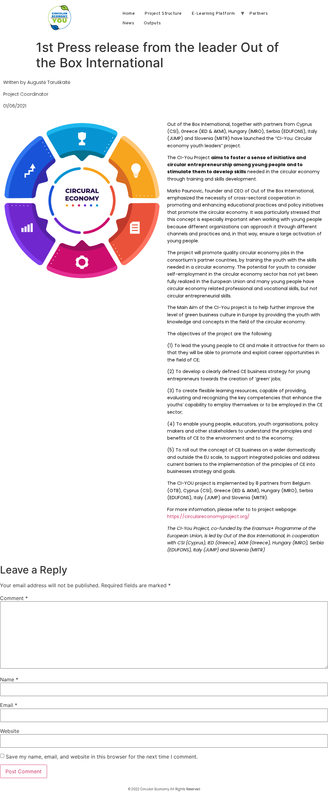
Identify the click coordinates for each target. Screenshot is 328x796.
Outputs (152, 23)
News (128, 23)
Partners (258, 13)
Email (8, 705)
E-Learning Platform (213, 13)
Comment (14, 598)
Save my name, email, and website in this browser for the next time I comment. (102, 756)
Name (9, 679)
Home (128, 13)
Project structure (163, 13)
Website (9, 731)
